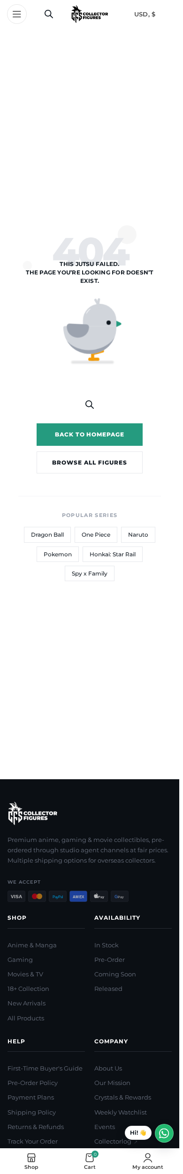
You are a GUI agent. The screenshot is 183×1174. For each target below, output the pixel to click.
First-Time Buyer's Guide (45, 1068)
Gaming (20, 959)
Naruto (138, 534)
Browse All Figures (89, 462)
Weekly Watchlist (120, 1112)
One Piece (96, 534)
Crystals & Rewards (122, 1097)
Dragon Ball (47, 534)
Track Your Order (33, 1141)
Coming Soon (115, 974)
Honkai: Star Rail (113, 554)
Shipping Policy (32, 1112)
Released (108, 988)
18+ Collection (28, 988)
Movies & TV (25, 974)
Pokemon (58, 554)
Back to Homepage (89, 434)
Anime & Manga (32, 945)
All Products (26, 1018)
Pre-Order (109, 959)
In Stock (106, 945)
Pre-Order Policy (33, 1082)
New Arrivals (27, 1003)
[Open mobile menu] (16, 14)
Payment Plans (31, 1097)
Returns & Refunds (36, 1126)
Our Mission (112, 1082)
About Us (108, 1068)
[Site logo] (89, 13)
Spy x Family (89, 573)
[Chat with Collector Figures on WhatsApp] (149, 1133)
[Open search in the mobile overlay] (48, 14)
